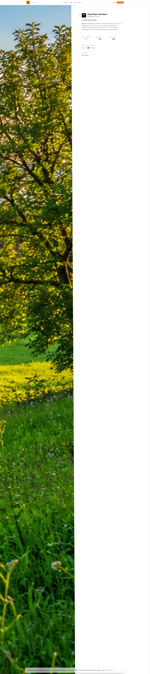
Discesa (114, 36)
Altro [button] (79, 2)
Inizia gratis (120, 2)
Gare (75, 2)
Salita (100, 36)
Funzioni (65, 2)
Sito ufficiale (85, 55)
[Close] (122, 670)
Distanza (87, 36)
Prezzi (70, 2)
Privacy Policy (109, 670)
